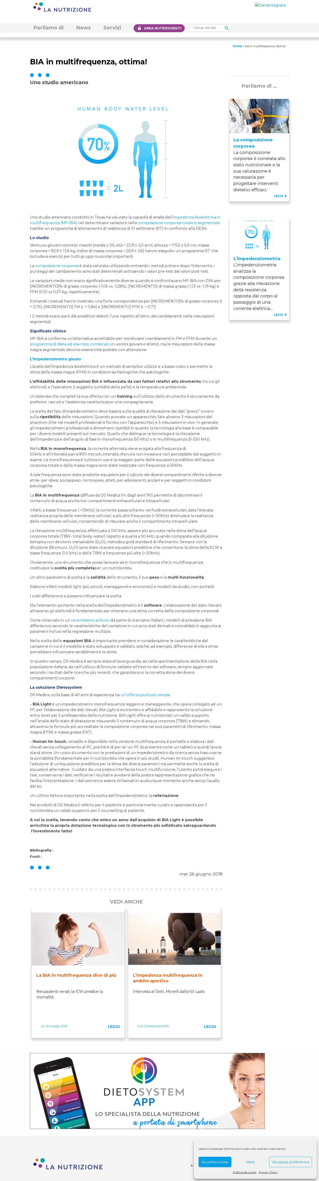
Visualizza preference (290, 1162)
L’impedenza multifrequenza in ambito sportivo (167, 978)
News (83, 27)
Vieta (250, 1162)
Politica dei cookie (244, 1172)
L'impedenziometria (256, 258)
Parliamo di (48, 27)
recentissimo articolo (90, 620)
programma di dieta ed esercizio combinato (70, 344)
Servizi (112, 27)
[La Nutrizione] (62, 6)
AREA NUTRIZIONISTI (162, 28)
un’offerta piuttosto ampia (145, 695)
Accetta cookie (215, 1162)
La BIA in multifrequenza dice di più (76, 975)
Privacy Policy (268, 1172)
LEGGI (114, 1027)
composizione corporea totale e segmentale (179, 223)
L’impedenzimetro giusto (55, 359)
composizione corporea (56, 266)
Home (237, 46)
